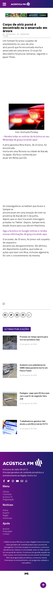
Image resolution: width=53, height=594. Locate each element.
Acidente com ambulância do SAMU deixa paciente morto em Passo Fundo (34, 368)
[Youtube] (17, 481)
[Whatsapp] (26, 481)
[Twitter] (8, 481)
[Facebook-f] (4, 481)
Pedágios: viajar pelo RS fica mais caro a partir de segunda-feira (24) (34, 396)
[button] (5, 314)
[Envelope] (22, 481)
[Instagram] (13, 481)
